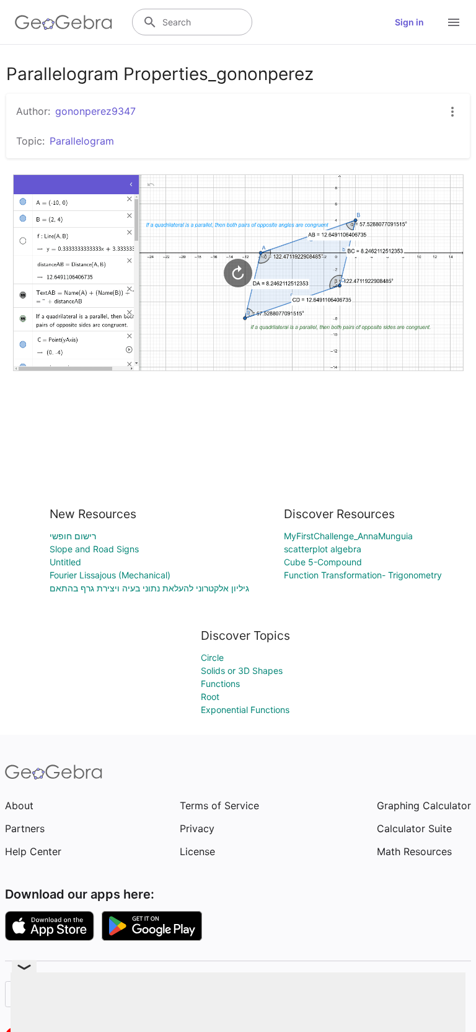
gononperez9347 (95, 111)
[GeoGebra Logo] (63, 22)
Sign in (409, 22)
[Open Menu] (453, 22)
